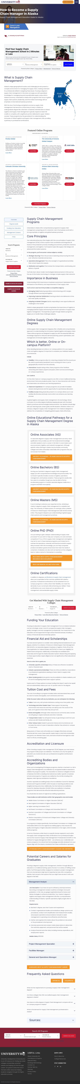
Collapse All (69, 981)
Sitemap (30, 1069)
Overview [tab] (14, 220)
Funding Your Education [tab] (14, 228)
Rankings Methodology (34, 1063)
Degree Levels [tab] (13, 224)
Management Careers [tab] (14, 232)
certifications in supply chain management (57, 577)
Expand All (56, 981)
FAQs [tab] (13, 237)
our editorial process (71, 37)
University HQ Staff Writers (17, 35)
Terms (30, 1074)
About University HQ (34, 1056)
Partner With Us (32, 1067)
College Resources (60, 1059)
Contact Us (31, 1065)
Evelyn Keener (72, 35)
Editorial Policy (32, 1061)
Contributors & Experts (35, 1058)
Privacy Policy (32, 1071)
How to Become (59, 1056)
